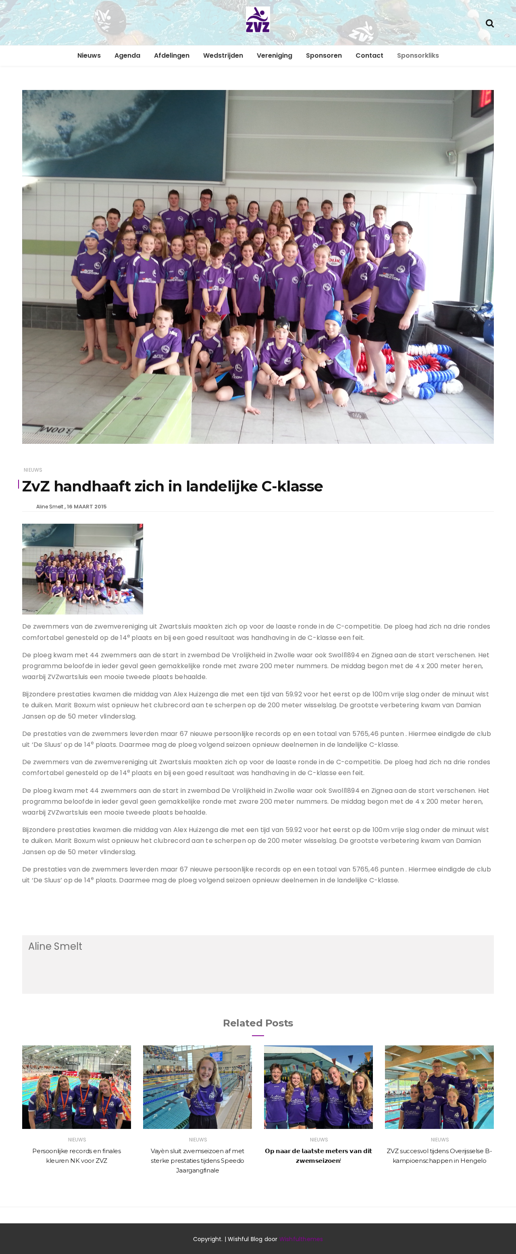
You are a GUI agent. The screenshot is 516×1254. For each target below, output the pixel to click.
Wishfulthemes (301, 1239)
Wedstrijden (223, 55)
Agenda (127, 55)
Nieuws (89, 55)
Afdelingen (171, 55)
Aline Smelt (49, 506)
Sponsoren (324, 55)
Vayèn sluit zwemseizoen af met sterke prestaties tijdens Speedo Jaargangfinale (197, 1160)
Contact (369, 55)
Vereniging (274, 55)
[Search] (490, 22)
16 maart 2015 (87, 506)
